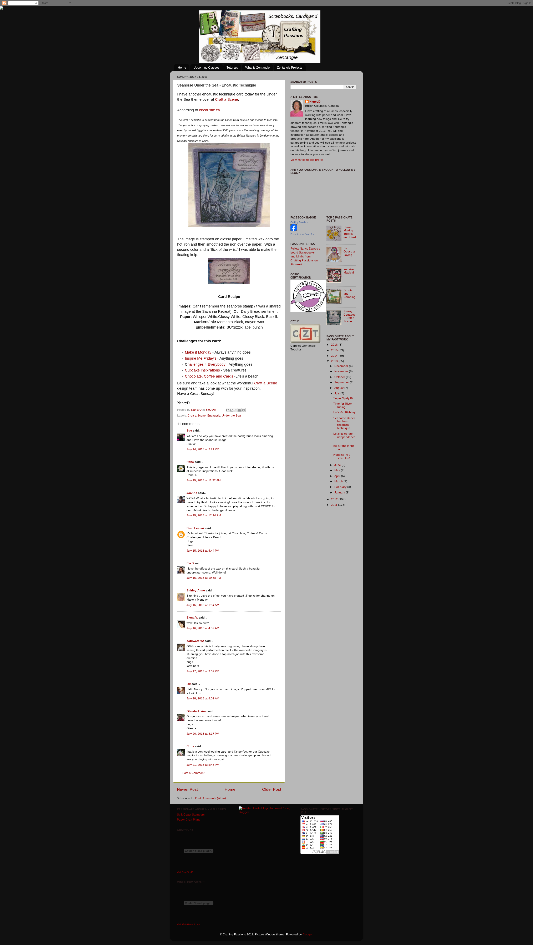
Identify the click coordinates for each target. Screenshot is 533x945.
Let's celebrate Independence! (344, 437)
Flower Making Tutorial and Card (350, 232)
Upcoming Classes (206, 67)
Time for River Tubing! (342, 405)
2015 (335, 350)
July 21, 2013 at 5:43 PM (203, 764)
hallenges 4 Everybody (206, 364)
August (339, 387)
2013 (335, 361)
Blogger (308, 934)
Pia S (190, 563)
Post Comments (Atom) (210, 798)
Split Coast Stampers (191, 814)
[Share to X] (236, 410)
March (339, 481)
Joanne (192, 492)
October (340, 377)
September (342, 382)
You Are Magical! (349, 271)
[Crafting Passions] (293, 230)
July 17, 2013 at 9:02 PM (203, 671)
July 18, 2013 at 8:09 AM (203, 698)
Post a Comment (193, 772)
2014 (335, 355)
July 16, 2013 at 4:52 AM (203, 628)
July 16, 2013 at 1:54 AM (203, 605)
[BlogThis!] (232, 410)
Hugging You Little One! (341, 456)
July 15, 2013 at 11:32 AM (204, 480)
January (340, 492)
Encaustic (213, 415)
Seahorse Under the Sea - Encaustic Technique (344, 423)
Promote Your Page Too (302, 234)
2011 (334, 504)
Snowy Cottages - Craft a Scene (349, 316)
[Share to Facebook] (240, 410)
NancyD (314, 101)
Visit (185, 872)
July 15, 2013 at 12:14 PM (204, 515)
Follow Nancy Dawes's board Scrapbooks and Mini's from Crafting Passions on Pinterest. (305, 256)
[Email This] (228, 410)
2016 (335, 344)
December (341, 366)
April (337, 476)
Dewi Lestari (195, 528)
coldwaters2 (195, 641)
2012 (335, 499)
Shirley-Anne (196, 590)
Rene (190, 461)
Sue (189, 430)
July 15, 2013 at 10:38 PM (204, 577)
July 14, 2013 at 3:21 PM (203, 449)
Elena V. (192, 617)
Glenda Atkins (197, 711)
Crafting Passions (299, 222)
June (338, 465)
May (337, 470)
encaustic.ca (209, 110)
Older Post (271, 789)
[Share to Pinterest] (244, 410)
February (340, 486)
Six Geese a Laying (349, 251)
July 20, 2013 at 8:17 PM (203, 733)
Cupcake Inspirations (202, 370)
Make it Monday (198, 352)
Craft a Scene (226, 99)
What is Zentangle (257, 67)
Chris (190, 746)
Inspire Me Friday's (200, 358)
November (341, 371)
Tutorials (232, 67)
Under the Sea (231, 415)
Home (182, 67)
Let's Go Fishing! (344, 412)
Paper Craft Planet (189, 819)
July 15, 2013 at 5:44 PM (203, 550)
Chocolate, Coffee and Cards (209, 376)
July (337, 393)
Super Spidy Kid (343, 398)
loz (189, 683)
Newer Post (187, 789)
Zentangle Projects (289, 67)
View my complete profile (306, 159)
